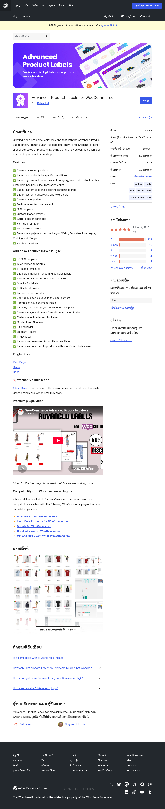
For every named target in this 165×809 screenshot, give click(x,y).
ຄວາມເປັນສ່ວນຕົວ (21, 770)
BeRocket (43, 103)
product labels (144, 190)
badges (138, 184)
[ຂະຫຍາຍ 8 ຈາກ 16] (68, 636)
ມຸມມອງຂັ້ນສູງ (117, 206)
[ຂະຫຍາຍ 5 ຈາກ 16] (68, 558)
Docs (16, 372)
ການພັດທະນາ (79, 117)
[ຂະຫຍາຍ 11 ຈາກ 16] (99, 558)
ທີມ (42, 760)
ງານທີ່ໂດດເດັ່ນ (47, 755)
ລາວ (45, 788)
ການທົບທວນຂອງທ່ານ (121, 267)
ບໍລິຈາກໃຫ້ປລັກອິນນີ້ (121, 340)
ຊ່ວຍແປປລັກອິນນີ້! (109, 25)
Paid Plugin (19, 362)
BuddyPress (134, 770)
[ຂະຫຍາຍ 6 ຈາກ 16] (68, 588)
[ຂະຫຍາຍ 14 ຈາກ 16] (99, 625)
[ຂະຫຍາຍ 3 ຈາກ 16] (37, 621)
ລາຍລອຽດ (22, 117)
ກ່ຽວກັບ (16, 755)
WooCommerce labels (140, 197)
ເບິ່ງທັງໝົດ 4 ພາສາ (143, 176)
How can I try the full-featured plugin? (35, 688)
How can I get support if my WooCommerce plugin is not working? (52, 668)
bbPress (132, 765)
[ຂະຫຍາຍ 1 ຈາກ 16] (37, 558)
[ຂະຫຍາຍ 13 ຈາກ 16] (99, 605)
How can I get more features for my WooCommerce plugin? (48, 678)
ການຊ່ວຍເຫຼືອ (144, 117)
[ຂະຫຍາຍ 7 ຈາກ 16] (68, 619)
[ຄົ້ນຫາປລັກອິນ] (47, 36)
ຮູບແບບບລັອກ (48, 770)
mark (132, 190)
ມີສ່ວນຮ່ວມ (103, 755)
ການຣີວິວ (40, 117)
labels (148, 184)
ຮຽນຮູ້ (73, 755)
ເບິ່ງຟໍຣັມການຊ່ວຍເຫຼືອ (122, 307)
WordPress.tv (78, 770)
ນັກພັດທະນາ (76, 765)
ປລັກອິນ (45, 765)
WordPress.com (136, 755)
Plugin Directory (21, 16)
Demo (16, 367)
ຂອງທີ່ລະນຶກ (105, 770)
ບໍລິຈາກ (103, 765)
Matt (130, 760)
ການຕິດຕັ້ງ (58, 117)
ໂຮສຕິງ (16, 765)
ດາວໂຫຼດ (146, 100)
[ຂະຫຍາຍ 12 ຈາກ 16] (99, 582)
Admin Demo (20, 388)
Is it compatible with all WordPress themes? (39, 657)
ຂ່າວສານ (17, 760)
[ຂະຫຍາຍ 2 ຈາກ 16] (37, 589)
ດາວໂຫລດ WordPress (147, 5)
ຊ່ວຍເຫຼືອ (74, 760)
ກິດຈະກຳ (102, 760)
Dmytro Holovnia (75, 724)
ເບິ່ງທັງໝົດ (146, 267)
